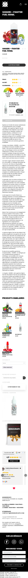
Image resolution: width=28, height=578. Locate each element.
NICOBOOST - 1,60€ (19, 115)
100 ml (9, 73)
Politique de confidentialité (16, 518)
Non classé (4, 74)
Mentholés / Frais (20, 74)
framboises (5, 164)
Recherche (24, 377)
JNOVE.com (11, 524)
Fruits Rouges (5, 74)
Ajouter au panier (14, 65)
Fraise (12, 73)
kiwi (16, 136)
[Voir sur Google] (5, 469)
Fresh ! (19, 73)
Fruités (22, 73)
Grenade (11, 74)
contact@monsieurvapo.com (13, 513)
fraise (20, 133)
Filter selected (7, 367)
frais (22, 155)
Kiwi (14, 74)
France (15, 73)
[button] (2, 475)
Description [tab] (8, 120)
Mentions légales (6, 518)
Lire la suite (5, 299)
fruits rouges (11, 134)
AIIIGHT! (4, 527)
